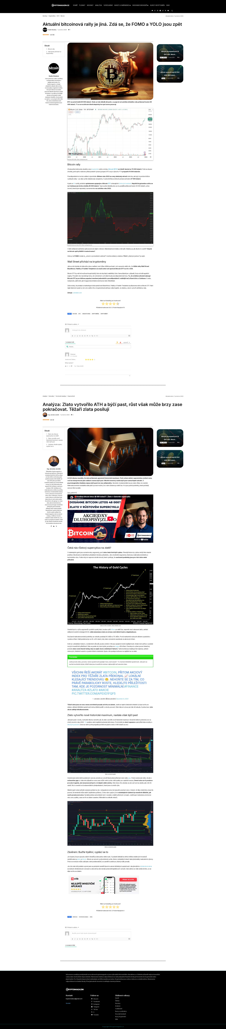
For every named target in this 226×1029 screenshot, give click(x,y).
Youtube (96, 1014)
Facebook (96, 1001)
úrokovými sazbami (125, 183)
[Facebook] (154, 10)
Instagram (96, 1004)
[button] (172, 10)
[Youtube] (168, 10)
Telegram (96, 1006)
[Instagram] (157, 10)
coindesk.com (77, 293)
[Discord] (152, 10)
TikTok (95, 1009)
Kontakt (68, 1003)
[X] (165, 10)
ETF (109, 183)
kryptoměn (95, 169)
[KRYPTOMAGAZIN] (75, 989)
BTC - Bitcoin (61, 15)
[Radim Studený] (45, 30)
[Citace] (87, 336)
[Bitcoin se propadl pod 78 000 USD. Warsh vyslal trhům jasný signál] (170, 53)
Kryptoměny (52, 15)
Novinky (45, 15)
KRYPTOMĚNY (104, 313)
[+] (97, 335)
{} (94, 335)
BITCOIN (75, 313)
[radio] (103, 304)
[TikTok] (162, 10)
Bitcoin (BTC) (113, 169)
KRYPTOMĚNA (95, 313)
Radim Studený (52, 29)
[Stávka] (80, 336)
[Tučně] (72, 336)
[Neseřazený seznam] (85, 336)
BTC (80, 313)
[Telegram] (160, 10)
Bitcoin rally (51, 49)
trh (74, 183)
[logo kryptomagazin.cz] (60, 5)
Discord (95, 999)
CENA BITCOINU (86, 313)
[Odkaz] (92, 336)
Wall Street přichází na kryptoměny (53, 52)
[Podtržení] (77, 336)
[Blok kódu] (90, 336)
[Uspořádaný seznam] (82, 336)
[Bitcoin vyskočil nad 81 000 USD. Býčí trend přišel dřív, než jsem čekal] (170, 74)
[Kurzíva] (75, 336)
